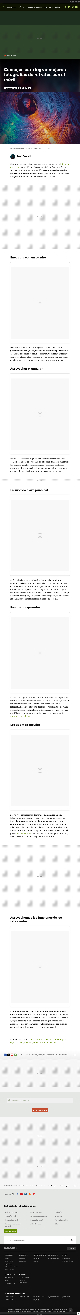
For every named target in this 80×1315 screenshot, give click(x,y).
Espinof (35, 1261)
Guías (28, 1055)
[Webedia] (75, 1)
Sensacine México (39, 1296)
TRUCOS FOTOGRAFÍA (34, 7)
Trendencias (9, 1277)
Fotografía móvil (10, 1216)
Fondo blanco (40, 1186)
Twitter (23, 88)
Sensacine (36, 1258)
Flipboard (69, 7)
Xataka (7, 1258)
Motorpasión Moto (68, 1261)
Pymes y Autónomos (23, 1281)
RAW (56, 1224)
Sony (8, 55)
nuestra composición (20, 716)
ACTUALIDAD (11, 7)
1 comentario (11, 88)
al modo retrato (24, 833)
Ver (41, 1110)
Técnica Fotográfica (61, 1220)
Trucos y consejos (38, 1055)
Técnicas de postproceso (38, 1216)
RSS (29, 1193)
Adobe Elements (35, 1224)
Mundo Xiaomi (9, 1270)
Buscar (72, 1240)
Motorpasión (66, 1258)
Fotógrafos (58, 1212)
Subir (70, 1248)
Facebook (65, 7)
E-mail (29, 88)
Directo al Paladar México (53, 1297)
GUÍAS (57, 7)
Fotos (14, 55)
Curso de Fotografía (36, 1220)
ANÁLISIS (21, 7)
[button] (23, 156)
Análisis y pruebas (11, 1212)
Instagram (72, 7)
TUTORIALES (48, 7)
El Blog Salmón (24, 1277)
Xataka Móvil (9, 1261)
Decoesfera (8, 1280)
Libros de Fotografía (11, 1220)
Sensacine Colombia (36, 1300)
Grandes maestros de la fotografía (13, 1225)
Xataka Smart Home (11, 1267)
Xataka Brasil (9, 1299)
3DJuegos (22, 1258)
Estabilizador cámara (26, 1186)
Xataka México (9, 1296)
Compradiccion (10, 1283)
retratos (51, 1055)
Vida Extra (22, 1261)
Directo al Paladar (53, 1258)
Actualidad (58, 1216)
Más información (13, 1313)
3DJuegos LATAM (24, 1296)
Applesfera (8, 1264)
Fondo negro (52, 1186)
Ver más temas (10, 1231)
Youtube (76, 7)
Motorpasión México (66, 1297)
